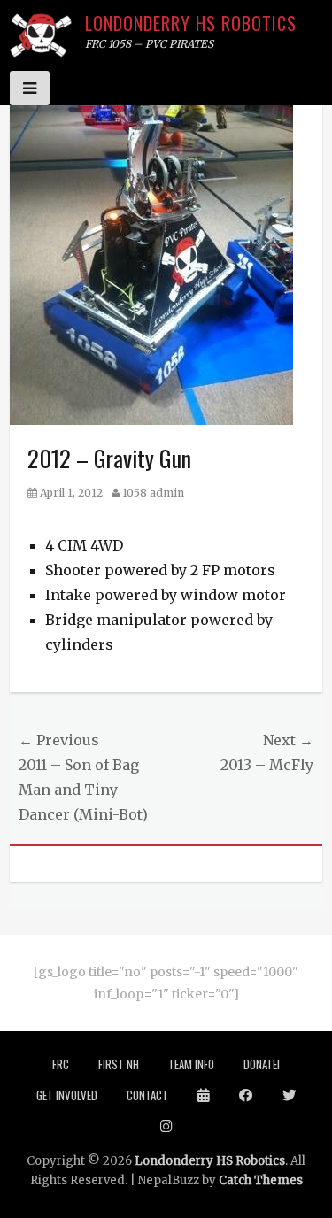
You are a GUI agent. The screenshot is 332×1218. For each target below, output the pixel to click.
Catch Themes (261, 1180)
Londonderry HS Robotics (191, 23)
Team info (191, 1064)
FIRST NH (118, 1064)
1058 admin (153, 492)
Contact (147, 1095)
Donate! (261, 1064)
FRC (60, 1064)
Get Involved (66, 1095)
